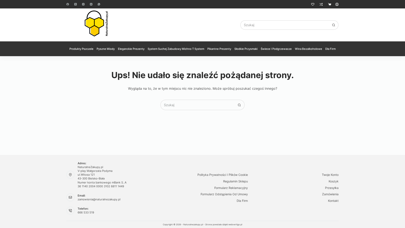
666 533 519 (86, 212)
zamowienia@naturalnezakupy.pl (99, 199)
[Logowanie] (337, 4)
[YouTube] (91, 4)
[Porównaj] (321, 4)
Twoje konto (330, 174)
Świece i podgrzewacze (276, 48)
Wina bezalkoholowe (308, 48)
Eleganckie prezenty (131, 48)
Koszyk (334, 181)
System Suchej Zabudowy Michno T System (176, 48)
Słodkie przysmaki (246, 48)
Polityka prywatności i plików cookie (222, 174)
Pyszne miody (106, 48)
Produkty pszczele (81, 48)
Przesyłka (332, 188)
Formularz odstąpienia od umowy (224, 194)
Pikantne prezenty (219, 48)
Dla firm (330, 48)
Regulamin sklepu (235, 181)
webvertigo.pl (235, 224)
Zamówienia (330, 194)
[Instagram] (83, 4)
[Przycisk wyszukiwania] (334, 25)
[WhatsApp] (99, 4)
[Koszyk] (329, 4)
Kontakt (333, 200)
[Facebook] (67, 4)
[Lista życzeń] (312, 4)
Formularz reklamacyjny (231, 188)
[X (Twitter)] (75, 4)
